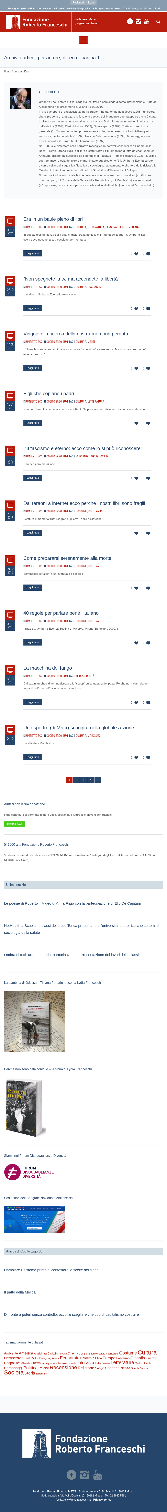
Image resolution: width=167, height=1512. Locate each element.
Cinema (73, 1353)
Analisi (38, 1353)
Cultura (81, 227)
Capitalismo (55, 1353)
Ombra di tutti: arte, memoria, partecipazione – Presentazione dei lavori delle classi (71, 955)
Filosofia (137, 1358)
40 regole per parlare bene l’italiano (61, 613)
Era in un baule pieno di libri (53, 219)
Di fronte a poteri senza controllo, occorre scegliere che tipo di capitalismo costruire (71, 1314)
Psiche (43, 1368)
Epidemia (87, 1358)
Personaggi (113, 227)
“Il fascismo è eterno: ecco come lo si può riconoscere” (82, 448)
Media (79, 676)
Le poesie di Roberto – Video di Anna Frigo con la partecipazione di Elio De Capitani (72, 903)
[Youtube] (147, 21)
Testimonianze (131, 227)
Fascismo (82, 456)
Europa (109, 1358)
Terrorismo (41, 1373)
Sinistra (144, 1368)
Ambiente (11, 1353)
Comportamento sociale (92, 1353)
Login (91, 2)
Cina (64, 1353)
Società (104, 456)
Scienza (124, 1368)
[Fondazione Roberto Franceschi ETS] (83, 1443)
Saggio (93, 456)
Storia (29, 1373)
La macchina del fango (47, 668)
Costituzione (112, 1353)
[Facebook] (130, 21)
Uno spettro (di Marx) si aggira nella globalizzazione (78, 727)
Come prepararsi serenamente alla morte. (68, 558)
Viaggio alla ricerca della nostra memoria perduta (75, 333)
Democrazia (14, 1358)
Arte (45, 1353)
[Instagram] (138, 21)
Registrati (78, 2)
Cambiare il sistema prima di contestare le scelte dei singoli (52, 1270)
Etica (98, 1358)
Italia (98, 1363)
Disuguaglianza (49, 1358)
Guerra (36, 1363)
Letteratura (96, 227)
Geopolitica (12, 1363)
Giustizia (25, 1363)
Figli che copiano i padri (48, 393)
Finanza (151, 1358)
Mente (92, 341)
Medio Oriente (143, 1363)
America (26, 1353)
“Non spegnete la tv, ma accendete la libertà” (71, 279)
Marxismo (94, 735)
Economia (69, 1357)
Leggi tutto (32, 253)
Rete (103, 511)
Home (7, 71)
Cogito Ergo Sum (57, 227)
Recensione (63, 1367)
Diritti (27, 1358)
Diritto (35, 1358)
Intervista (85, 1362)
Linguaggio (95, 286)
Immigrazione (49, 1363)
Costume (81, 511)
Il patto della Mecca (20, 1292)
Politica (30, 1367)
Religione (86, 1368)
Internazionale (67, 1363)
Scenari (111, 1368)
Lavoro (106, 1363)
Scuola (135, 1368)
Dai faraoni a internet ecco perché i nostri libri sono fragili (84, 503)
